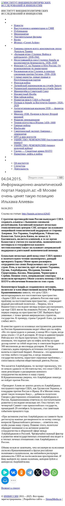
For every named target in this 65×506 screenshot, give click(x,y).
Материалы (14, 22)
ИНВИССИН (11, 496)
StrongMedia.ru (53, 499)
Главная (12, 19)
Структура (19, 166)
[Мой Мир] (5, 480)
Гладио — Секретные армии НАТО (33, 151)
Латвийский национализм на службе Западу (38, 85)
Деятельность (21, 168)
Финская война (22, 82)
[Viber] (46, 472)
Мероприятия (21, 34)
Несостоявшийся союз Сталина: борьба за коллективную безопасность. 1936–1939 (36, 61)
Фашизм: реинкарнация (26, 119)
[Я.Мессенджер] (5, 472)
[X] (38, 472)
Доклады (12, 156)
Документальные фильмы (28, 36)
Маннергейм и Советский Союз (31, 91)
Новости (18, 25)
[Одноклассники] (21, 472)
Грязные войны (22, 125)
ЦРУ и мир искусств (25, 136)
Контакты (13, 171)
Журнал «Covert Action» (27, 42)
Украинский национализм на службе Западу (38, 88)
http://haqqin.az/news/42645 (36, 213)
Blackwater (19, 128)
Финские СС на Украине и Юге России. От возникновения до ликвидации (37, 67)
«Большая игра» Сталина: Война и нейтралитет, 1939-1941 (32, 55)
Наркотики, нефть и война (28, 154)
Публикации (21, 31)
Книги (11, 45)
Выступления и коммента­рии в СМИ (34, 28)
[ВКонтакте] (13, 472)
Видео (17, 39)
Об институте (21, 163)
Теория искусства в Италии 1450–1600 (35, 122)
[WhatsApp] (54, 472)
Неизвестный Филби (25, 94)
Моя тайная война (23, 97)
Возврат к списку (10, 488)
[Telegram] (29, 472)
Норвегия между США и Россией (32, 99)
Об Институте (15, 160)
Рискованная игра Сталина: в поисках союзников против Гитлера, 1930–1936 (35, 72)
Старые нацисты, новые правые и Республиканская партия (32, 78)
